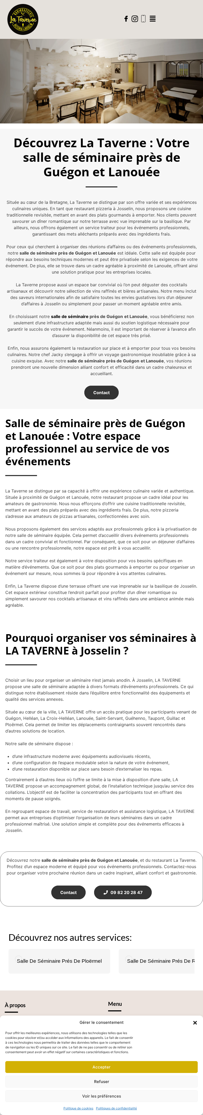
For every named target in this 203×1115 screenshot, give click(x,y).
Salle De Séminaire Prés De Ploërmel (59, 961)
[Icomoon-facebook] (126, 18)
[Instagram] (135, 18)
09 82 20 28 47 (125, 892)
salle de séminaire (70, 316)
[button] (195, 1022)
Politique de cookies (78, 1108)
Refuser (101, 1081)
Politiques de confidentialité (116, 1108)
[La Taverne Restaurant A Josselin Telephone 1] (143, 18)
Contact (101, 392)
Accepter (101, 1067)
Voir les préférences (101, 1096)
